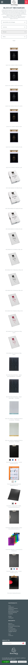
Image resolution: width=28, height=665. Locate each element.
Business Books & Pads (13, 611)
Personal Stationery (12, 612)
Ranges (10, 616)
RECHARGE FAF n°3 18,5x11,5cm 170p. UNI (14, 269)
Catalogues (10, 617)
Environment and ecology (14, 626)
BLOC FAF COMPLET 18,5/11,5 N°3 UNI (14, 147)
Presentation (11, 609)
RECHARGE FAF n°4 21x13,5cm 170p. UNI (14, 290)
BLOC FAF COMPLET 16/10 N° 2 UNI (14, 126)
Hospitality (10, 613)
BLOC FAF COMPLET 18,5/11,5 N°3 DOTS (14, 85)
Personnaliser (22, 661)
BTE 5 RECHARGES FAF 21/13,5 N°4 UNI (14, 229)
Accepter (6, 661)
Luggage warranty (12, 631)
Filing (9, 605)
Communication (11, 628)
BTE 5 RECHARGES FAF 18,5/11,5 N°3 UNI (14, 208)
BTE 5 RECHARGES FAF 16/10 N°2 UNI (14, 188)
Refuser (14, 661)
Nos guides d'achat (12, 630)
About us (10, 623)
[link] (2, 2)
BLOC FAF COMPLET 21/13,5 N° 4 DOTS (14, 106)
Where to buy (11, 624)
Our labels (10, 627)
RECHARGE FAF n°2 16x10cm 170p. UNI (14, 249)
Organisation (11, 607)
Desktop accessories (13, 608)
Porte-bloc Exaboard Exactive (14, 593)
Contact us (10, 635)
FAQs (9, 634)
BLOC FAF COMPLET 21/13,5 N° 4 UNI (14, 167)
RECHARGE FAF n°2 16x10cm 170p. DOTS (14, 310)
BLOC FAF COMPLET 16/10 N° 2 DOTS (14, 65)
